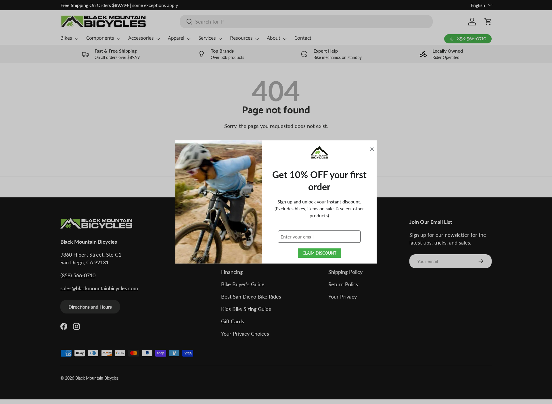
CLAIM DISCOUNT (319, 253)
